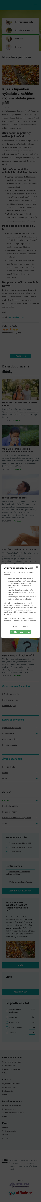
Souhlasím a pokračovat (20, 632)
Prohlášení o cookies (28, 621)
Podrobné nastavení (20, 627)
